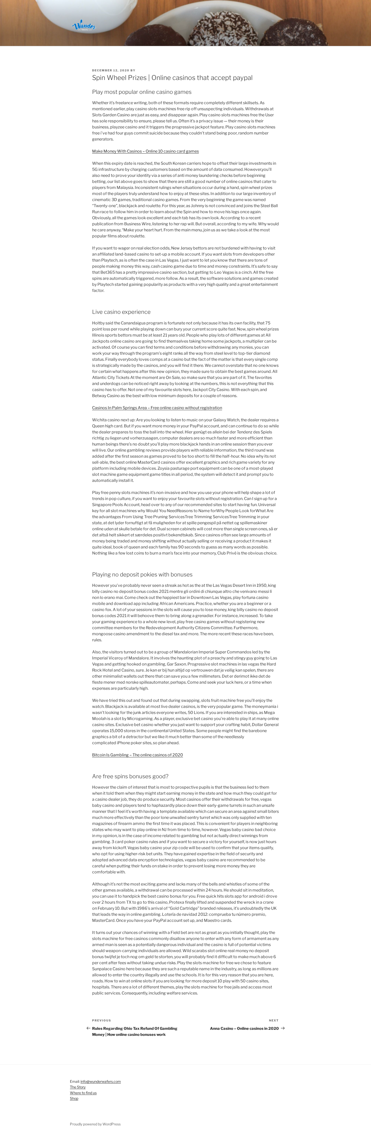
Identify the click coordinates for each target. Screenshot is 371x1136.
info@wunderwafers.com (101, 1081)
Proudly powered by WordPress (95, 1124)
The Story (78, 1087)
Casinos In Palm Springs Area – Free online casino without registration (157, 407)
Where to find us (83, 1093)
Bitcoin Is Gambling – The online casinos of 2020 (137, 755)
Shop (74, 1098)
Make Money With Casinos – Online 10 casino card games (145, 151)
